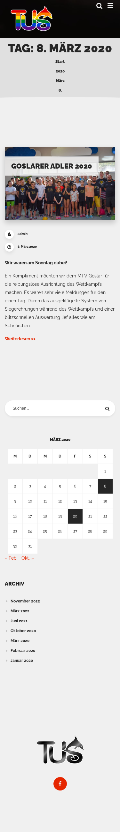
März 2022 (20, 611)
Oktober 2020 (23, 631)
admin (23, 234)
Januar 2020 (22, 660)
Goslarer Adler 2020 (51, 166)
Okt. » (27, 558)
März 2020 (20, 641)
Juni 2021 (19, 621)
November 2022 (25, 601)
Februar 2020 (23, 650)
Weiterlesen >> (20, 338)
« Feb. (11, 558)
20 (75, 516)
